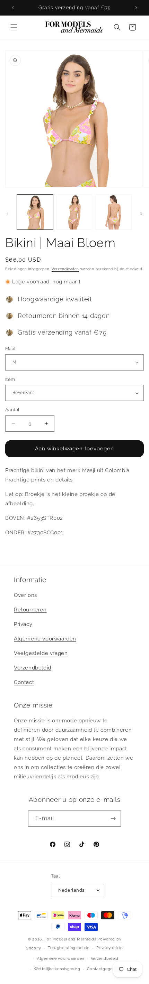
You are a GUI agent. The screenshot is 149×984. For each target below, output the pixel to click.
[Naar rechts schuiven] (141, 213)
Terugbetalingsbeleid (69, 948)
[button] (13, 27)
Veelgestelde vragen (41, 653)
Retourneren (30, 610)
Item (10, 379)
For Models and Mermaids (70, 939)
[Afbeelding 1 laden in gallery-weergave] (35, 212)
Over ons (25, 595)
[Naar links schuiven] (7, 213)
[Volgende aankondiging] (136, 7)
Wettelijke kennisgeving (57, 969)
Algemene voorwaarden (45, 639)
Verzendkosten (65, 269)
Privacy (23, 624)
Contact (24, 682)
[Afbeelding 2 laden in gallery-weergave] (74, 212)
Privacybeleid (109, 948)
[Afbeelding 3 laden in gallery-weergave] (114, 212)
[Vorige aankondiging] (12, 7)
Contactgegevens (104, 969)
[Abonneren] (113, 818)
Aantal (12, 409)
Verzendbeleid (32, 668)
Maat (10, 348)
